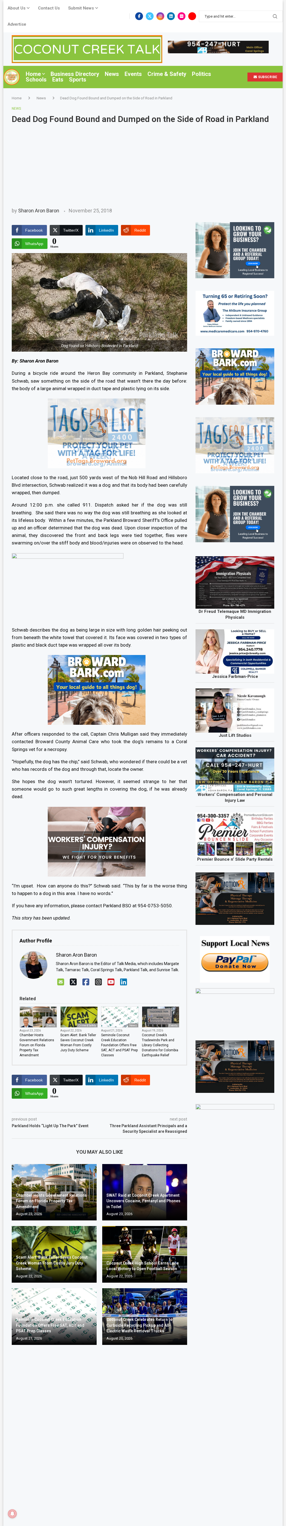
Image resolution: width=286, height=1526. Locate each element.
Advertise (17, 24)
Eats (57, 79)
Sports (77, 79)
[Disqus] (99, 1429)
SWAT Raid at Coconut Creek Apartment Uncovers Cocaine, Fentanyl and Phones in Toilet (143, 1201)
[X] (73, 982)
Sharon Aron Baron (38, 210)
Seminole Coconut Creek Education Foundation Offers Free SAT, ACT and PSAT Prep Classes (119, 1045)
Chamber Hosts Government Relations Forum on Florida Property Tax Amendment (37, 1045)
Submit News (81, 8)
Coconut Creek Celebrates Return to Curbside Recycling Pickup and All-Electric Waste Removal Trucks (139, 1325)
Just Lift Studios (235, 735)
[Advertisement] (143, 166)
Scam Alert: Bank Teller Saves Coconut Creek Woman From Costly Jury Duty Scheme (78, 1042)
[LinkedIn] (123, 982)
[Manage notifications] (12, 1513)
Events (133, 73)
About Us (16, 8)
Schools (36, 79)
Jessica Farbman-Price (235, 676)
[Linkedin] (171, 16)
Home (33, 73)
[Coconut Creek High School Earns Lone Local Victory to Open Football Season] (144, 1254)
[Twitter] (150, 16)
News (112, 73)
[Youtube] (192, 16)
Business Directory (75, 73)
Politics (201, 73)
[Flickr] (181, 16)
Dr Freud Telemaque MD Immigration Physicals (235, 614)
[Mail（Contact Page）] (61, 982)
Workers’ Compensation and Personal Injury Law (234, 797)
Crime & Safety (166, 73)
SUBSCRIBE (267, 77)
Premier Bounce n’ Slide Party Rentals (235, 859)
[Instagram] (160, 16)
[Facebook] (139, 16)
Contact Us (49, 8)
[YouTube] (111, 982)
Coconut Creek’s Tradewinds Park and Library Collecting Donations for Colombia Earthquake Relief (160, 1045)
